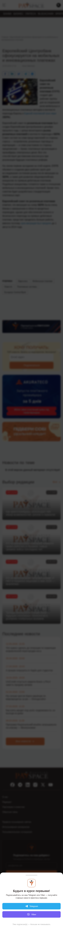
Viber (33, 914)
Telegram (33, 906)
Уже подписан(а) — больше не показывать (31, 924)
